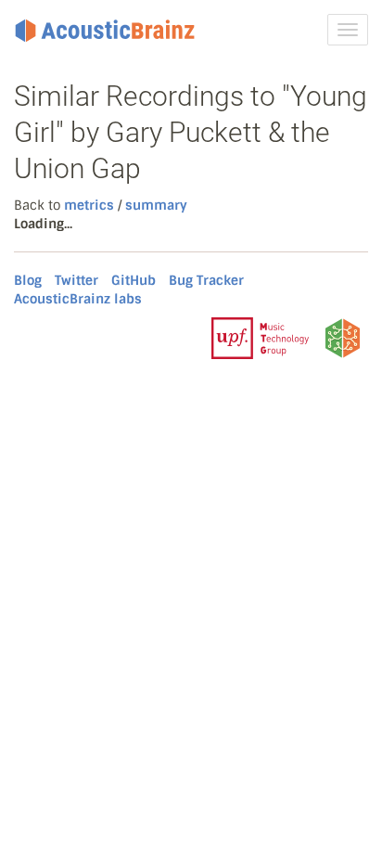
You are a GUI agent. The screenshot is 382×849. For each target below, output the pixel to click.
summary (156, 205)
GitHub (133, 280)
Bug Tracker (206, 280)
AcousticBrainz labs (78, 298)
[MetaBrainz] (342, 337)
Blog (28, 280)
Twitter (76, 280)
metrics (89, 205)
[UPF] (260, 337)
